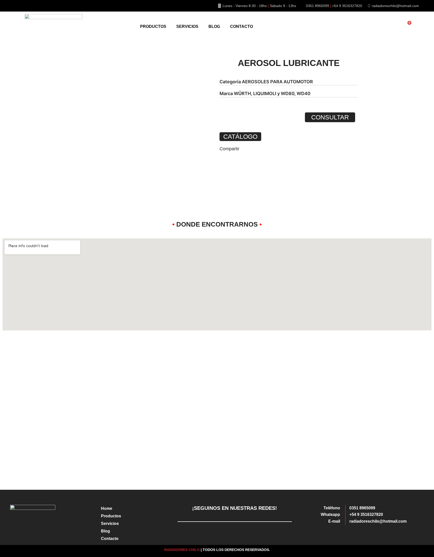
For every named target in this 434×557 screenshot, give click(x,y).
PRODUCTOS (153, 26)
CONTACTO (241, 26)
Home (106, 508)
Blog (105, 531)
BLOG (214, 26)
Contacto (110, 538)
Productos (111, 516)
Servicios (110, 523)
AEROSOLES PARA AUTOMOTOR (277, 81)
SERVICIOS (187, 26)
